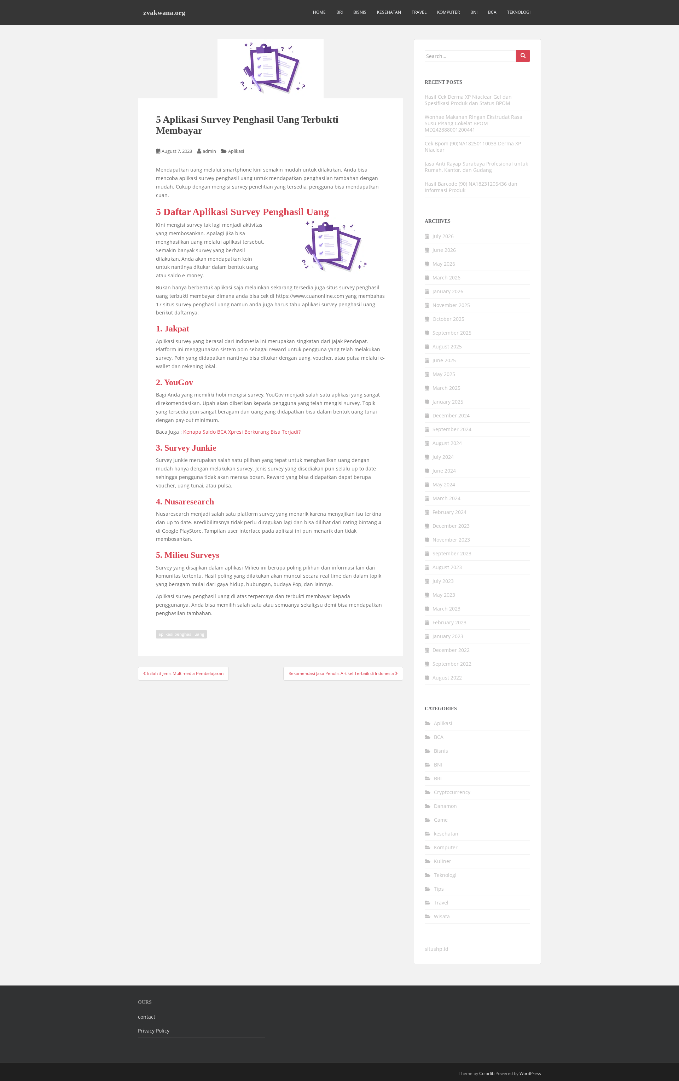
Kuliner (442, 861)
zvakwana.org (164, 12)
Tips (439, 888)
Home (319, 12)
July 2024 (443, 456)
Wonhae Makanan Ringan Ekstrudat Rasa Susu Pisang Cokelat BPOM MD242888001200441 (473, 123)
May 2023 (444, 594)
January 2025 (448, 401)
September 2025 (452, 332)
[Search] (523, 56)
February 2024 (449, 512)
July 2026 (443, 236)
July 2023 (443, 581)
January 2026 (448, 291)
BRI (339, 12)
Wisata (442, 916)
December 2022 (451, 650)
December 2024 (451, 415)
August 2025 (447, 346)
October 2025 (448, 319)
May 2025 (444, 374)
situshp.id (436, 949)
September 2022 (452, 663)
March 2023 (446, 608)
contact (146, 1016)
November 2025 (451, 305)
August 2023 (447, 567)
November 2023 (451, 539)
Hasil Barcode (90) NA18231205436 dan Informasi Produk (471, 186)
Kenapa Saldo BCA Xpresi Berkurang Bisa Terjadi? (242, 431)
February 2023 (449, 622)
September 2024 (452, 429)
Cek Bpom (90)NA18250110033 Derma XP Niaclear (473, 146)
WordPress (530, 1073)
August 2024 (447, 443)
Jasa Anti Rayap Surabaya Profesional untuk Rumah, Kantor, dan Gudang (476, 166)
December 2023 (451, 525)
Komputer (448, 12)
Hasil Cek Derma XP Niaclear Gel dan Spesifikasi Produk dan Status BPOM (468, 99)
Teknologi (518, 12)
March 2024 (446, 498)
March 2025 (446, 388)
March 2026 (446, 277)
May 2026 (444, 263)
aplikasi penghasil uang (181, 634)
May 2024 (444, 484)
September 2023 (452, 553)
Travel (419, 12)
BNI (473, 12)
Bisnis (359, 12)
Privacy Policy (153, 1030)
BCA (492, 12)
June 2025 (444, 360)
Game (441, 819)
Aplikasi (236, 151)
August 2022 (447, 677)
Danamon (445, 806)
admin (209, 151)
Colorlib (486, 1073)
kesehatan (389, 12)
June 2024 (444, 470)
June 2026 (444, 250)
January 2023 (448, 636)
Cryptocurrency (452, 792)
